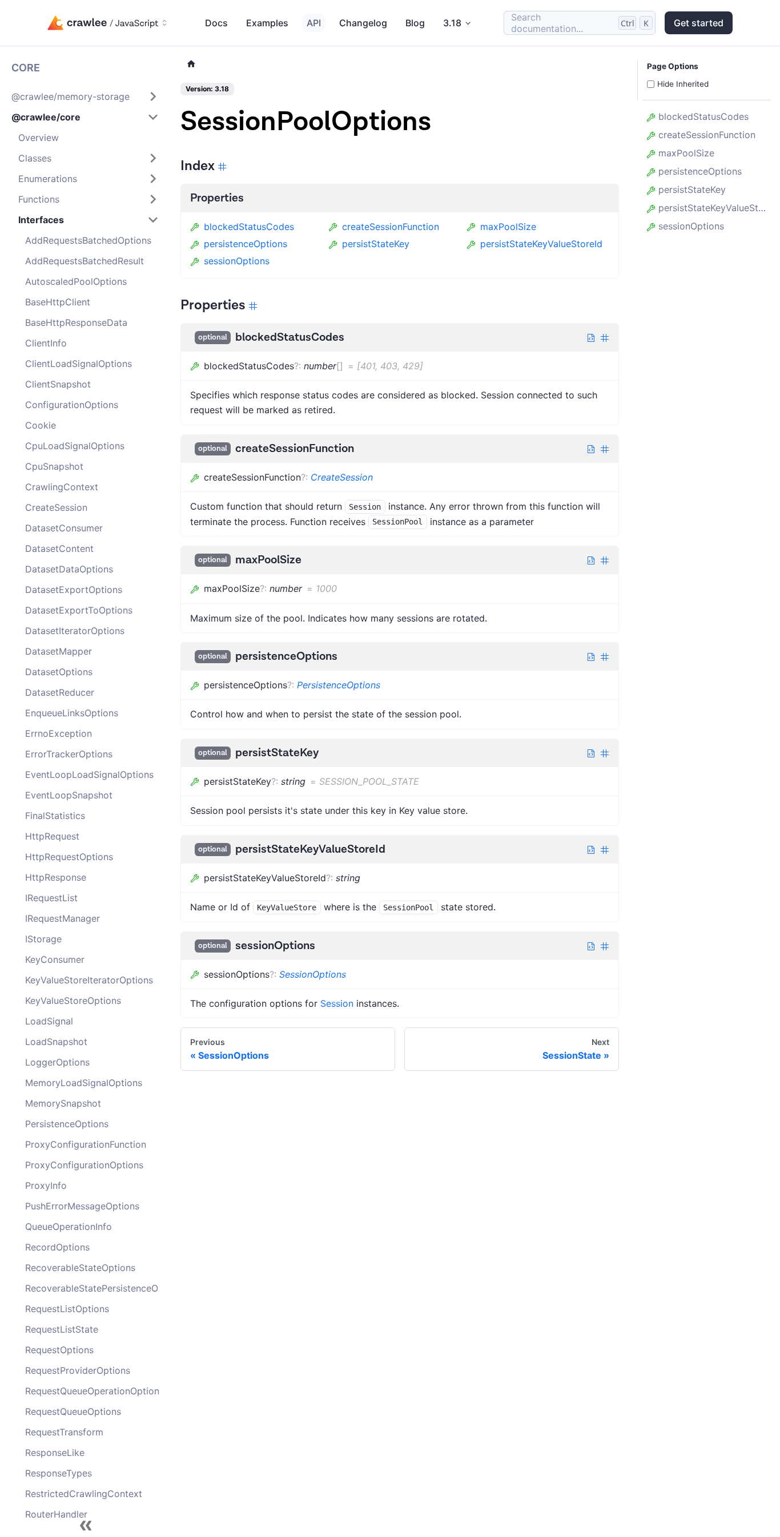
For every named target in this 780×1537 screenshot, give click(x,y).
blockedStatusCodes (249, 226)
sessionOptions (237, 261)
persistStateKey (375, 243)
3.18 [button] (452, 23)
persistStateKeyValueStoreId (541, 243)
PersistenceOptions (338, 685)
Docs (216, 23)
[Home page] (191, 64)
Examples (267, 23)
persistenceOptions (245, 243)
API (314, 23)
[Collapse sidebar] (85, 1525)
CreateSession (342, 477)
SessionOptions (312, 974)
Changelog (363, 23)
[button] (85, 96)
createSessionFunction (390, 226)
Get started (698, 23)
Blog (415, 23)
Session (336, 1003)
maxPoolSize (508, 226)
